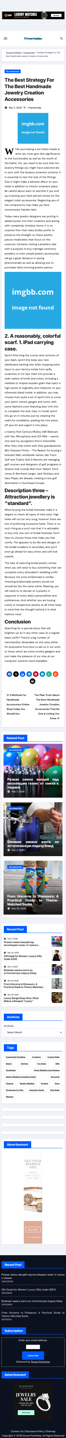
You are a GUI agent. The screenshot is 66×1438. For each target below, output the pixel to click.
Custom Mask (53, 1057)
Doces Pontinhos (13, 52)
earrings (24, 1063)
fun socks (41, 1063)
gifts (57, 1063)
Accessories (29, 52)
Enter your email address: (33, 1351)
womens (9, 1097)
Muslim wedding (27, 1083)
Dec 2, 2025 (18, 850)
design (9, 1063)
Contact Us (17, 1431)
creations (36, 1057)
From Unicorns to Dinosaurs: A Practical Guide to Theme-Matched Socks (33, 900)
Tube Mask (55, 1090)
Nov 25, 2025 (19, 908)
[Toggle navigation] (5, 38)
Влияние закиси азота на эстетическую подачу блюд (33, 844)
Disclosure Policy (34, 1431)
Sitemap (50, 1431)
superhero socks (36, 1090)
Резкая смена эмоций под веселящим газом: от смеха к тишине (33, 783)
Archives (9, 1025)
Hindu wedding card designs (47, 1070)
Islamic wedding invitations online (21, 1077)
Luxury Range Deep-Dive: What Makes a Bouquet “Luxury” (21, 1000)
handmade (35, 107)
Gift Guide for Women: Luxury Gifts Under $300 (23, 958)
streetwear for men (14, 1090)
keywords (55, 1077)
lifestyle (9, 1083)
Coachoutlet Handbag (15, 1057)
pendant (44, 1083)
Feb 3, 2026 (18, 791)
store (57, 1083)
